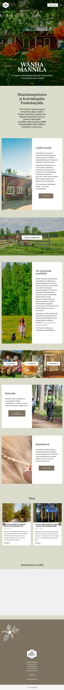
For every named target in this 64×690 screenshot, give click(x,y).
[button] (4, 524)
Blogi (5, 528)
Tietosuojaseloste (32, 679)
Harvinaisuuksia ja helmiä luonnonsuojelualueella (15, 525)
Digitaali (34, 687)
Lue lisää (6, 543)
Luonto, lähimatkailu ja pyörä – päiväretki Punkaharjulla (47, 525)
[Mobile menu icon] (61, 5)
